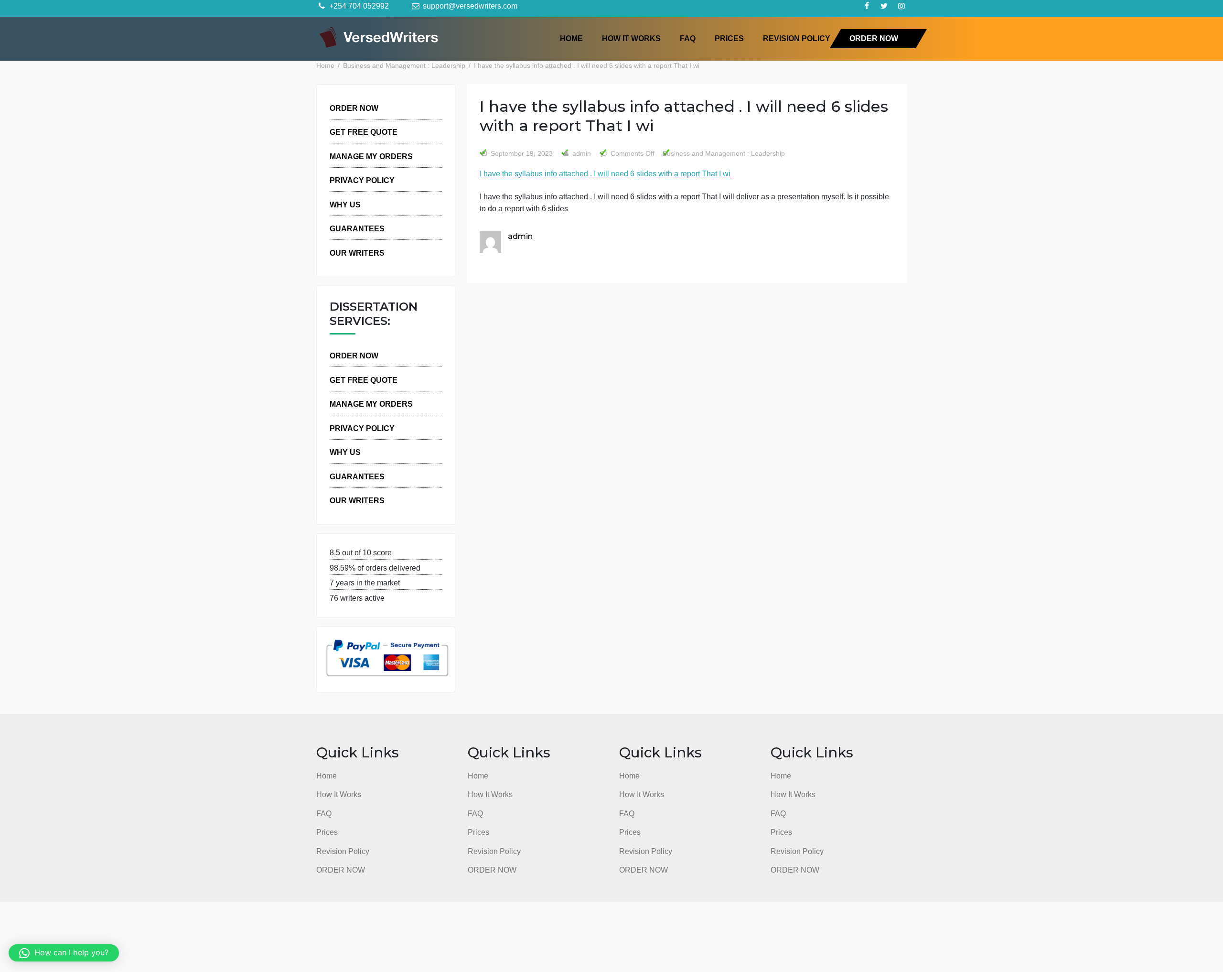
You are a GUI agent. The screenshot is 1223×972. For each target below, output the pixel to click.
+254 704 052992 (358, 5)
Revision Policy (796, 38)
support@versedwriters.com (469, 5)
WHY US (345, 204)
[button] (64, 952)
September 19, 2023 (522, 153)
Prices (729, 38)
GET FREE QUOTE (363, 132)
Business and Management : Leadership (724, 153)
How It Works (631, 38)
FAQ (688, 38)
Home (571, 38)
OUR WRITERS (357, 252)
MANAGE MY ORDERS (371, 156)
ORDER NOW (873, 38)
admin (580, 153)
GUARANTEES (357, 228)
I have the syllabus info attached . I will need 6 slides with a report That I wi (605, 173)
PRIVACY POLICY (362, 180)
